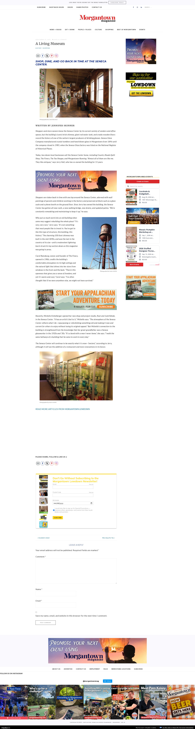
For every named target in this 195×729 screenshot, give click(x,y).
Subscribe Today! (117, 2)
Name (39, 589)
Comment (41, 556)
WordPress (116, 722)
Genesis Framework (105, 722)
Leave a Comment (60, 39)
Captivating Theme (89, 722)
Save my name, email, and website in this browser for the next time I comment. (71, 616)
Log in (123, 722)
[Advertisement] (76, 430)
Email (39, 601)
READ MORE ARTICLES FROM (63, 409)
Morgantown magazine (97, 18)
